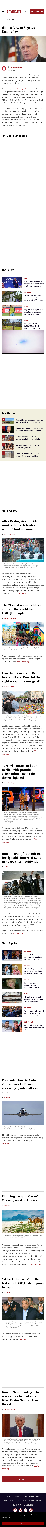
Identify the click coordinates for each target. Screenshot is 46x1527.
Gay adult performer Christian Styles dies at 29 (34, 1027)
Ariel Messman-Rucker (10, 618)
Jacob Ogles (7, 867)
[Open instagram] (31, 1510)
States (26, 278)
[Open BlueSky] (20, 1510)
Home (4, 20)
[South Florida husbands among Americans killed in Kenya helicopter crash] (8, 421)
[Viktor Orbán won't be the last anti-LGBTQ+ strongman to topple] (23, 1308)
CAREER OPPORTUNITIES (31, 1496)
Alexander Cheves (9, 686)
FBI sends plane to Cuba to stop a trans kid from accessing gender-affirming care (22, 1086)
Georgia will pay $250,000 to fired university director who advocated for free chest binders (32, 328)
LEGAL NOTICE (28, 1505)
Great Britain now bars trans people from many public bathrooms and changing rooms (30, 456)
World (11, 20)
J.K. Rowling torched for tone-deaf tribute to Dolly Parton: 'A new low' (34, 972)
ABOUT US (18, 1496)
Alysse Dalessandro (9, 534)
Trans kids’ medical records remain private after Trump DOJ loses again (32, 299)
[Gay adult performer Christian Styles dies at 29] (12, 1026)
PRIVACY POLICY (22, 1501)
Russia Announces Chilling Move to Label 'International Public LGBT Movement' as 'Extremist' (29, 430)
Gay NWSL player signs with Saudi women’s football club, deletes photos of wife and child (34, 314)
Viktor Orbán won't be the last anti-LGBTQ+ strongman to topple (23, 1283)
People (27, 966)
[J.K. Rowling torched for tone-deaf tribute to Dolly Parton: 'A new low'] (12, 969)
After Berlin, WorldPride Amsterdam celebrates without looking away (20, 525)
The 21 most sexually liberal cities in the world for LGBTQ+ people (22, 609)
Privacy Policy (35, 1515)
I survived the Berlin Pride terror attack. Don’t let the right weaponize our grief (21, 677)
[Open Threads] (25, 1510)
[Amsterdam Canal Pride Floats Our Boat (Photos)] (8, 446)
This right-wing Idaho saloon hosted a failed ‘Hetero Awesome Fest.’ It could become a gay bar (33, 1002)
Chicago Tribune (24, 88)
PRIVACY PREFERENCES (36, 1501)
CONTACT (10, 1496)
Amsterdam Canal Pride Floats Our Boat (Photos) (29, 446)
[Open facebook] (15, 1510)
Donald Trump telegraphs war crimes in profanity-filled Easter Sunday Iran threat (21, 1398)
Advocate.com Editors (16, 67)
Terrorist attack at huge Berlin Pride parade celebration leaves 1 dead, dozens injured (20, 771)
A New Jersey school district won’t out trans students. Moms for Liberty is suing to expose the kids (34, 286)
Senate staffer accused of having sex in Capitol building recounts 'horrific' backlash (28, 439)
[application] (23, 341)
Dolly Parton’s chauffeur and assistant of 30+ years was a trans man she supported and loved (33, 988)
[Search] (26, 11)
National (27, 292)
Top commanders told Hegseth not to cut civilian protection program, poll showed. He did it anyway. (34, 1016)
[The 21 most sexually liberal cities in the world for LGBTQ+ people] (23, 634)
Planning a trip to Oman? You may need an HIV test (20, 1198)
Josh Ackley (7, 1292)
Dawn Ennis (7, 1205)
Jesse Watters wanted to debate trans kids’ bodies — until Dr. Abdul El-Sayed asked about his (33, 959)
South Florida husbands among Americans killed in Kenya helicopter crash (29, 422)
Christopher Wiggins (9, 783)
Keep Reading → (18, 593)
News (26, 306)
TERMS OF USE (17, 1505)
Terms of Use (6, 1517)
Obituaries (28, 1022)
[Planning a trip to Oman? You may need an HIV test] (23, 1221)
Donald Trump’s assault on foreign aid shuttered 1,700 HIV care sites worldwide (21, 857)
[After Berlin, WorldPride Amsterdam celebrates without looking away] (23, 550)
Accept (23, 1524)
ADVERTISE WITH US (9, 1501)
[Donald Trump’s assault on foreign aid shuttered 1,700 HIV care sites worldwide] (23, 883)
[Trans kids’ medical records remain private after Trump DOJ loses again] (12, 296)
